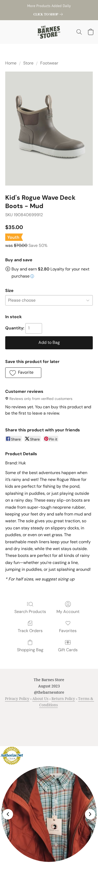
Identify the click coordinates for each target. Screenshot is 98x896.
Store (28, 63)
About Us (40, 698)
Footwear (49, 63)
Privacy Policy (17, 698)
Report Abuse (59, 723)
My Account (67, 611)
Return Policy (63, 698)
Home (10, 63)
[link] (49, 14)
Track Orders (30, 630)
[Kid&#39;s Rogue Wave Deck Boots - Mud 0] (49, 128)
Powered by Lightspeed (49, 732)
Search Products (30, 611)
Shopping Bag (30, 650)
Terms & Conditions (22, 715)
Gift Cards (68, 650)
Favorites (68, 630)
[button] (49, 32)
